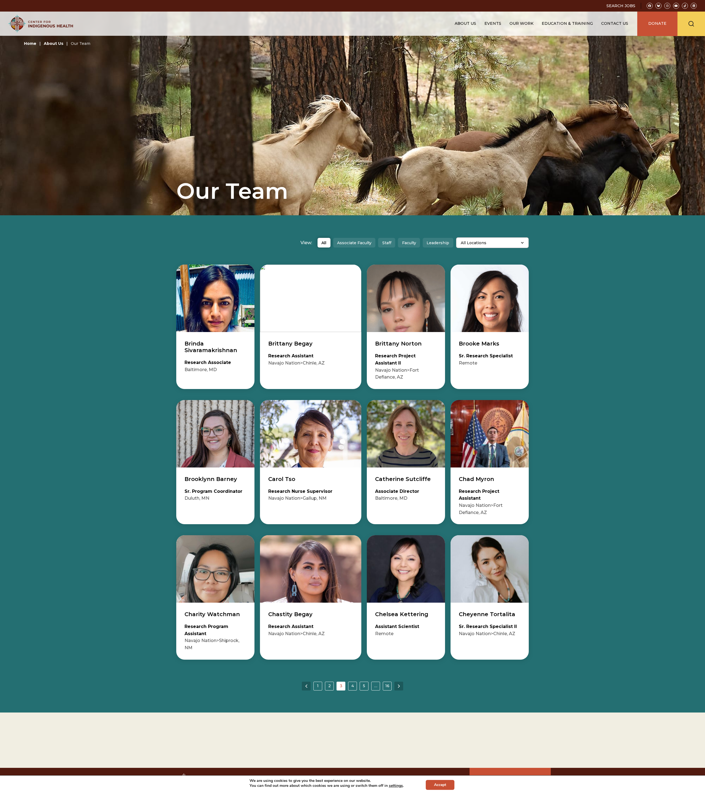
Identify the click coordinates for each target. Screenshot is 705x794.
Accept (440, 784)
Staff (386, 242)
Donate (657, 23)
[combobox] (492, 243)
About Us (53, 43)
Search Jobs (620, 5)
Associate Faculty (354, 242)
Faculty (409, 242)
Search (691, 24)
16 (387, 685)
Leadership (438, 242)
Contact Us (614, 23)
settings (396, 785)
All (323, 242)
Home (30, 43)
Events (492, 23)
